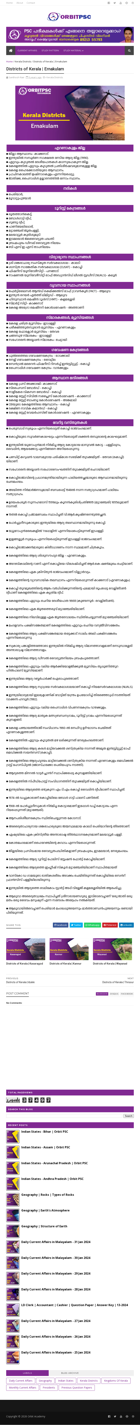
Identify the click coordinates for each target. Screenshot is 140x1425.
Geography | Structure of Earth (44, 1226)
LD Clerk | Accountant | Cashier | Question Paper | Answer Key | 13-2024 (74, 1305)
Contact (31, 2)
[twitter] (115, 3)
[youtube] (121, 3)
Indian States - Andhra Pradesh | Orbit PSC (52, 1179)
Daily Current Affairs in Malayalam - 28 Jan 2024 (55, 1289)
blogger (102, 994)
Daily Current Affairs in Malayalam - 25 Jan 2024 (55, 1352)
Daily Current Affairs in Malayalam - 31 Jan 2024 (55, 1242)
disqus (114, 994)
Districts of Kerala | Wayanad (110, 963)
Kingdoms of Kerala (116, 1380)
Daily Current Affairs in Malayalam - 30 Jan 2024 (55, 1258)
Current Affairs (27, 50)
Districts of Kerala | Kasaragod (24, 963)
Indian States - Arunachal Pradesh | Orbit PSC (54, 1163)
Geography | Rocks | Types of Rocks (47, 1195)
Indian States (65, 1380)
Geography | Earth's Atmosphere (45, 1210)
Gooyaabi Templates (62, 1420)
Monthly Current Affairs (22, 1387)
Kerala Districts (23, 61)
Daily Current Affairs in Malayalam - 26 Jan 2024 (55, 1337)
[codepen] (126, 3)
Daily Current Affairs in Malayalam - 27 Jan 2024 (55, 1321)
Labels (27, 1373)
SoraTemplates (26, 1420)
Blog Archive (70, 1373)
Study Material (72, 50)
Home (9, 2)
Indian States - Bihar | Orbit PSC (44, 1132)
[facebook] (109, 3)
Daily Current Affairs (20, 1380)
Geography (45, 1380)
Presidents (49, 1387)
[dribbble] (133, 3)
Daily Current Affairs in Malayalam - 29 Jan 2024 (55, 1273)
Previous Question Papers (76, 1387)
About (19, 2)
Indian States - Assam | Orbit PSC (45, 1147)
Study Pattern (50, 50)
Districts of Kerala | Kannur (65, 963)
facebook (127, 994)
